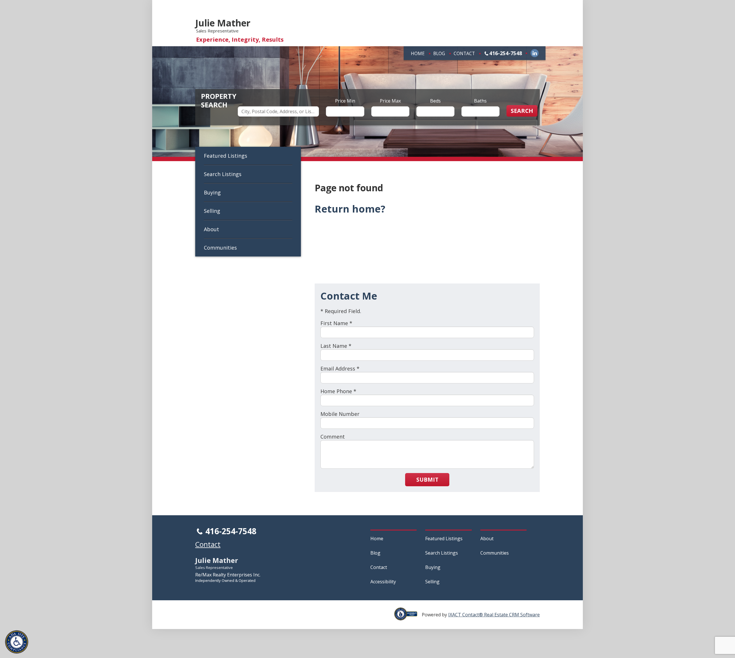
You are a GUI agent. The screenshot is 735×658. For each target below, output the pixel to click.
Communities (220, 247)
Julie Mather (222, 23)
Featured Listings (225, 155)
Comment (332, 436)
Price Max (390, 101)
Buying (212, 192)
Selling (212, 210)
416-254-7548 (505, 53)
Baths (480, 101)
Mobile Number (339, 413)
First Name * (336, 323)
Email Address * (339, 368)
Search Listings (222, 174)
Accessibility (383, 581)
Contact (464, 53)
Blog (439, 53)
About (211, 229)
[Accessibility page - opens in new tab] (408, 617)
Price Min (345, 101)
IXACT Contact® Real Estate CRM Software (494, 614)
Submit (427, 479)
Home (418, 53)
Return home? (350, 208)
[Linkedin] (535, 53)
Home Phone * (338, 391)
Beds (435, 101)
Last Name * (335, 345)
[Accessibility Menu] (16, 642)
